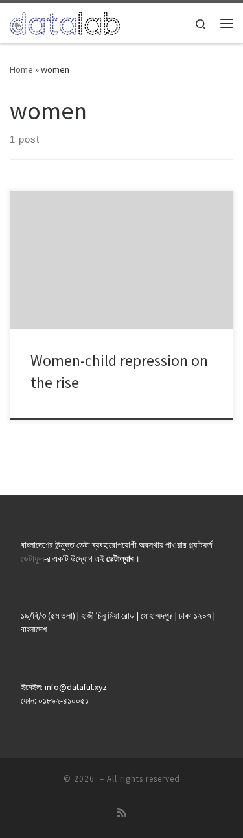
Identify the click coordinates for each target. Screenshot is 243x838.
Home (21, 69)
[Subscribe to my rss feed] (121, 813)
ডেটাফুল (32, 558)
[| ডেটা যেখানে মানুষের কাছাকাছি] (65, 21)
